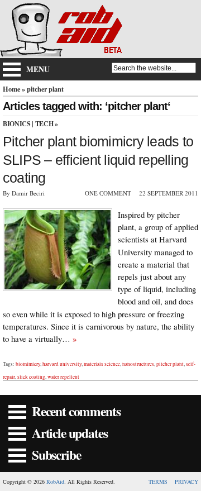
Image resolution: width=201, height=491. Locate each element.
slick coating (31, 376)
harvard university (62, 364)
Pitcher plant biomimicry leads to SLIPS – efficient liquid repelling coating (98, 160)
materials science (102, 364)
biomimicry (28, 364)
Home (11, 89)
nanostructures (138, 364)
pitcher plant (170, 364)
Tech (44, 123)
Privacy (186, 481)
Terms (158, 481)
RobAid (55, 481)
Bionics (16, 123)
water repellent (63, 376)
